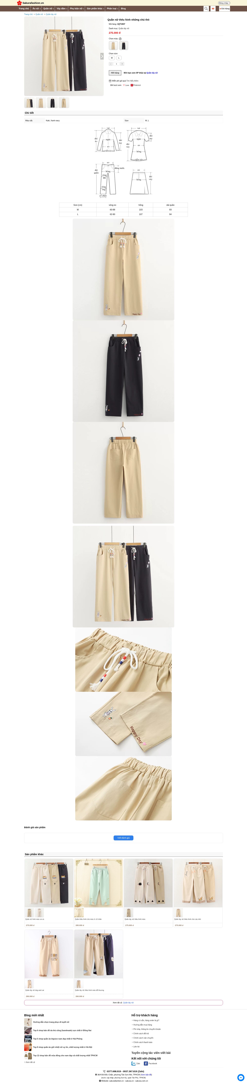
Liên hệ (136, 1046)
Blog (123, 8)
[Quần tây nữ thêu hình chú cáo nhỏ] (198, 883)
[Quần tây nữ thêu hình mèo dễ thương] (98, 954)
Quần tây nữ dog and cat (34, 990)
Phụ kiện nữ (76, 8)
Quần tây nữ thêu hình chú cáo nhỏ (187, 919)
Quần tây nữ (51, 14)
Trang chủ (24, 8)
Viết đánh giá (123, 838)
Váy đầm (61, 8)
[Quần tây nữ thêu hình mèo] (148, 883)
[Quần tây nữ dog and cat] (49, 954)
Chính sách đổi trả (141, 1033)
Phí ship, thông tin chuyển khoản (147, 1029)
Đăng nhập (223, 3)
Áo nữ (36, 8)
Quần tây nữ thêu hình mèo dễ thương (89, 990)
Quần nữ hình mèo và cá (34, 919)
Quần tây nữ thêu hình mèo (135, 919)
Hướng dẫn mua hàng (142, 1025)
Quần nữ (47, 8)
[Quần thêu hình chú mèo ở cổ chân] (98, 883)
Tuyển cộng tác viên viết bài (151, 1053)
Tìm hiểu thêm (132, 81)
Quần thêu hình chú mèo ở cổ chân (88, 919)
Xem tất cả (30, 1062)
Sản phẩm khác (94, 8)
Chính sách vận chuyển (143, 1038)
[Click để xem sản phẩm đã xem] (213, 8)
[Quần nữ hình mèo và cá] (49, 883)
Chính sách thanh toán (142, 1042)
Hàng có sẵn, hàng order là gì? (146, 1020)
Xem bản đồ (146, 1075)
